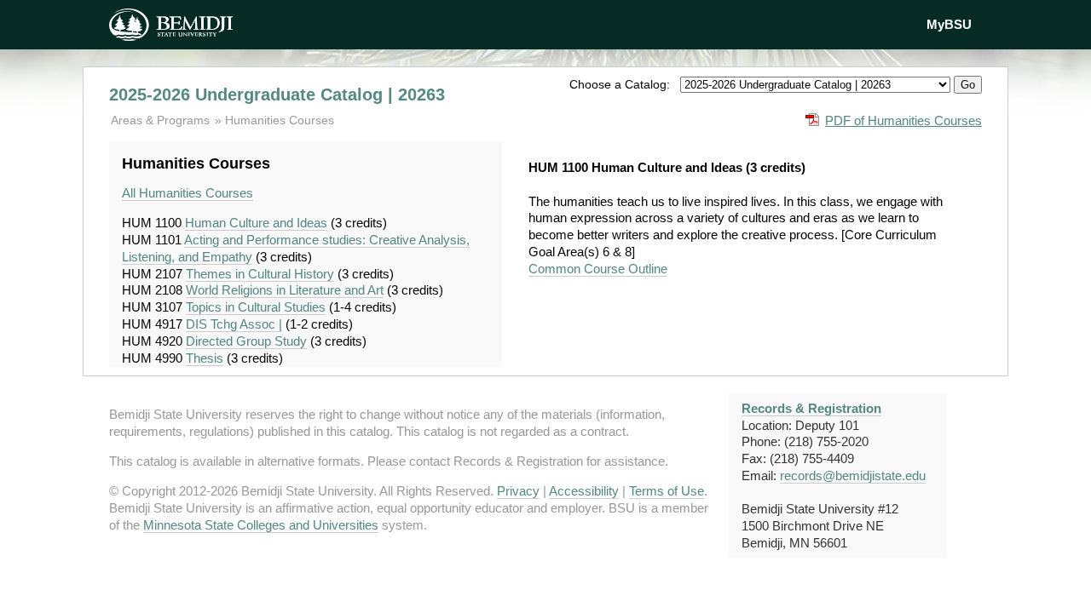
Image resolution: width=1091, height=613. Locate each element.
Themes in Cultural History (260, 273)
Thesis (204, 358)
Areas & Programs (162, 120)
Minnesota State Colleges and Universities (260, 525)
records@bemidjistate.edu (853, 475)
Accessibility (584, 491)
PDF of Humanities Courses (903, 120)
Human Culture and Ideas (256, 222)
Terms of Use (666, 491)
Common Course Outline (597, 268)
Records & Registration (811, 408)
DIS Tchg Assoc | (234, 324)
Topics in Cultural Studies (256, 307)
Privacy (518, 491)
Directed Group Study (246, 341)
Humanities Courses (279, 120)
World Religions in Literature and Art (285, 290)
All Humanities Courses (187, 193)
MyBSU (949, 24)
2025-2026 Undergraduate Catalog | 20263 (277, 94)
